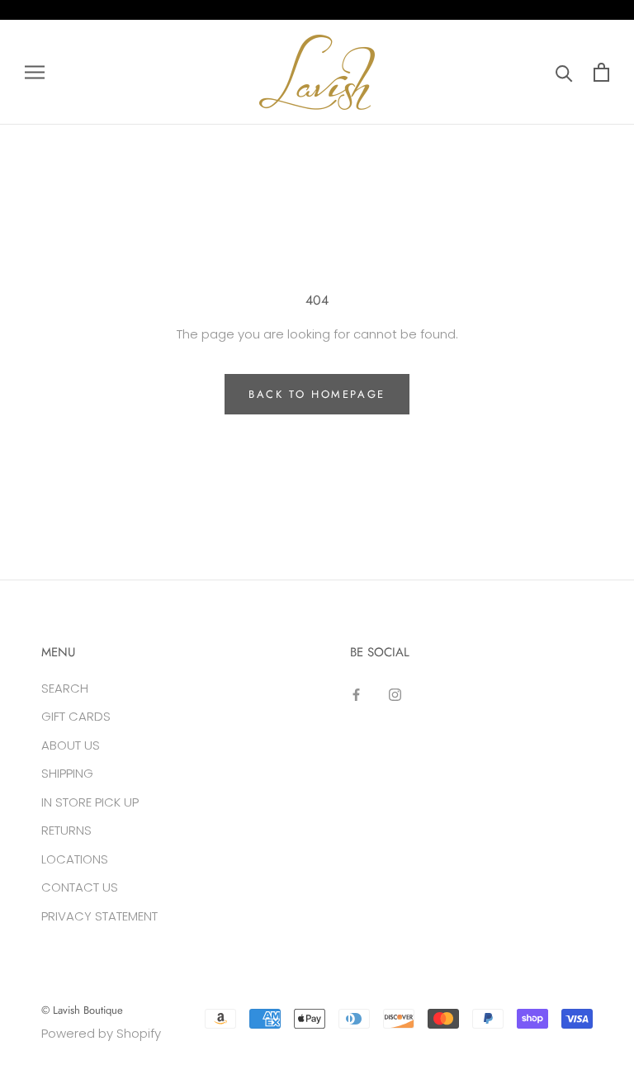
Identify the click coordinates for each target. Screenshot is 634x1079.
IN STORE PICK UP (90, 802)
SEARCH (64, 688)
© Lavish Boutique (82, 1010)
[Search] (564, 72)
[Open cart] (601, 72)
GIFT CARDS (76, 716)
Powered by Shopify (101, 1033)
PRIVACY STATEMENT (99, 916)
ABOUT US (70, 745)
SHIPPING (67, 773)
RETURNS (66, 830)
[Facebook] (356, 694)
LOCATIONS (74, 859)
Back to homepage (317, 394)
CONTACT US (79, 887)
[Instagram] (395, 694)
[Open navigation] (35, 72)
